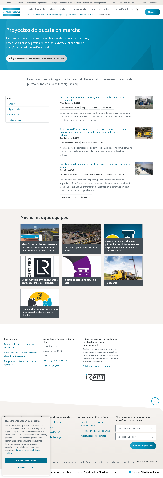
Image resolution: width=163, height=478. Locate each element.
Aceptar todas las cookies (26, 460)
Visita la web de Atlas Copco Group (100, 471)
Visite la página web (143, 445)
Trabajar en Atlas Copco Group (95, 430)
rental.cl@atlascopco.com (55, 360)
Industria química (89, 142)
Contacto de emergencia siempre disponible (20, 345)
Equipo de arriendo (36, 9)
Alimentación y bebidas (71, 174)
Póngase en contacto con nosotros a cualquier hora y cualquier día (79, 2)
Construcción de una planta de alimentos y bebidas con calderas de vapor (96, 165)
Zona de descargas (53, 437)
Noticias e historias (100, 9)
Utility (12, 103)
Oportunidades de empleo (93, 435)
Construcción (108, 107)
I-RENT (112, 2)
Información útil (120, 9)
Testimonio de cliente (70, 107)
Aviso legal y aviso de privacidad (68, 462)
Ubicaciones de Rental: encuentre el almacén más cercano (21, 354)
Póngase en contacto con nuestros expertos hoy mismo (36, 58)
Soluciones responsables (37, 2)
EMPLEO (9, 2)
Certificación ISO (52, 432)
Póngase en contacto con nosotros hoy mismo (21, 363)
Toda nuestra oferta (127, 2)
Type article (14, 109)
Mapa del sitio (128, 462)
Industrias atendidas (58, 9)
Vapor (84, 107)
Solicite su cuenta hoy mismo (97, 366)
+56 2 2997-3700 (51, 366)
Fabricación (95, 107)
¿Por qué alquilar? (79, 9)
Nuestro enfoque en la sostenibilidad (92, 424)
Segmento (14, 114)
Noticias (19, 2)
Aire (101, 142)
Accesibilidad (113, 462)
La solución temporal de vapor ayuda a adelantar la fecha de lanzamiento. (92, 98)
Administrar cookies (95, 462)
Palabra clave (15, 119)
